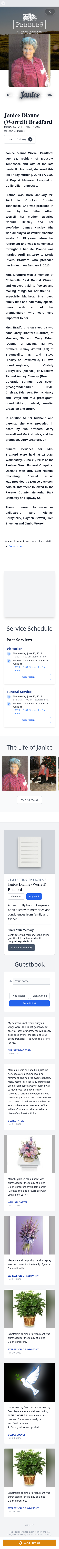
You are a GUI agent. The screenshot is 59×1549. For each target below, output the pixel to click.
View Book (16, 896)
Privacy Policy (20, 1534)
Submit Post (29, 1003)
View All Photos (29, 799)
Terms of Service (38, 1534)
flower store (15, 546)
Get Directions (28, 677)
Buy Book (34, 896)
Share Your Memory (21, 947)
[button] (29, 1154)
